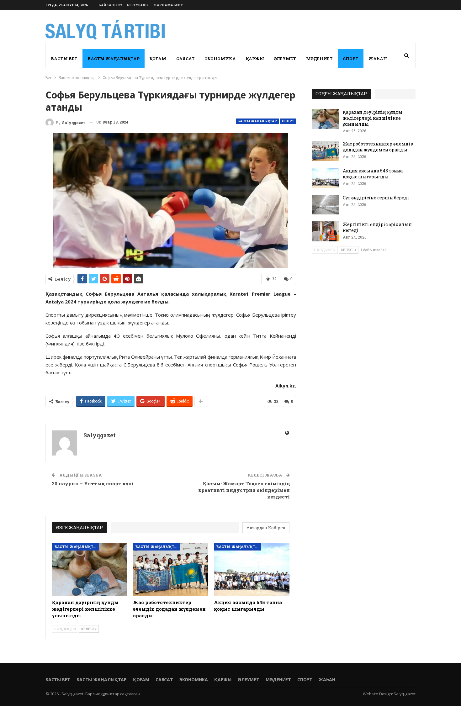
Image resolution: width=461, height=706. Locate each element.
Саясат (185, 58)
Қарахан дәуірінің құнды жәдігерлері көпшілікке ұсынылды (372, 118)
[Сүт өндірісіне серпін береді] (325, 205)
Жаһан (377, 58)
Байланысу (110, 5)
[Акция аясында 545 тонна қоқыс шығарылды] (251, 569)
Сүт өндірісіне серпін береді (376, 198)
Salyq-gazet (405, 694)
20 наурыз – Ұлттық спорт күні (93, 483)
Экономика (220, 58)
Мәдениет (319, 58)
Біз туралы (138, 5)
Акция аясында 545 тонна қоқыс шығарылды (373, 174)
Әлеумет (285, 58)
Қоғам (158, 58)
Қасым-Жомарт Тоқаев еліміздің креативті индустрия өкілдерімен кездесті (244, 490)
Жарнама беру (168, 5)
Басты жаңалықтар (113, 58)
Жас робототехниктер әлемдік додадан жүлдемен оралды (378, 147)
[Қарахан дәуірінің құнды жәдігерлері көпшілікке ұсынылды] (89, 569)
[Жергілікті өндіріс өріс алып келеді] (325, 231)
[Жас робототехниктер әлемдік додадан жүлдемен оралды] (170, 569)
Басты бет (64, 58)
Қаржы (255, 58)
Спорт (350, 58)
